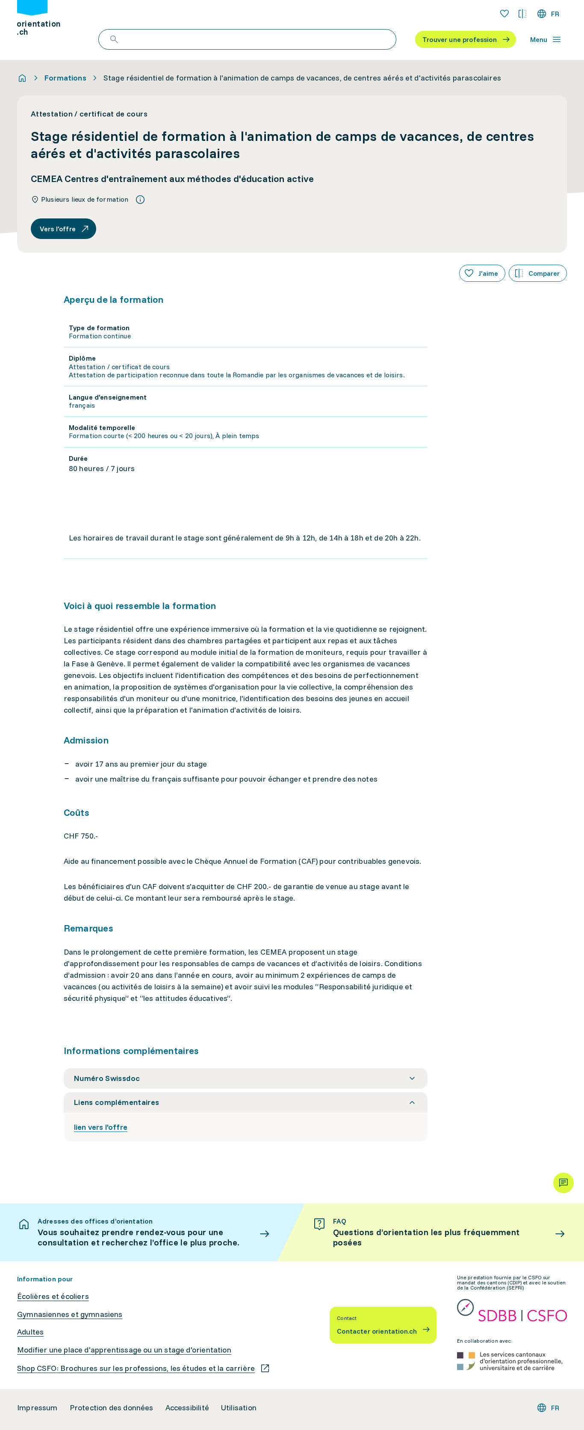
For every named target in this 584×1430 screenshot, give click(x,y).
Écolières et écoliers (53, 1296)
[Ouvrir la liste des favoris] (504, 13)
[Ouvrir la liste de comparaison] (522, 13)
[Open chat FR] (563, 1183)
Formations (65, 78)
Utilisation (239, 1407)
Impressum (37, 1407)
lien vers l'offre (100, 1127)
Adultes (30, 1332)
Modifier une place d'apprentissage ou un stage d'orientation (124, 1350)
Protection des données (111, 1407)
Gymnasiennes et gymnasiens (70, 1314)
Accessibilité (187, 1407)
